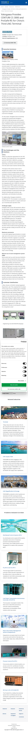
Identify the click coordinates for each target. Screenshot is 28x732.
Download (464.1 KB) (10, 42)
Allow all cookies (14, 384)
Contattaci (21, 716)
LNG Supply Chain (8, 456)
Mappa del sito (14, 728)
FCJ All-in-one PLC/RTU (9, 567)
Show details (21, 380)
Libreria (6, 6)
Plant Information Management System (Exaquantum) (12, 631)
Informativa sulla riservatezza (14, 725)
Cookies (14, 726)
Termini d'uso (14, 724)
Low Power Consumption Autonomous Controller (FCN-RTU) (14, 599)
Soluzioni (13, 708)
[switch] (25, 367)
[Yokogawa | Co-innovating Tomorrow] (5, 2)
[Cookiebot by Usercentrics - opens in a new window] (21, 342)
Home (2, 6)
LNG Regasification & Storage (11, 491)
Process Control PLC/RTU (10, 661)
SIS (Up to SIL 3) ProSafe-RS (11, 690)
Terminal (5, 422)
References (17, 6)
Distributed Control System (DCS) (12, 535)
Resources (11, 6)
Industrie (5, 708)
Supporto (21, 713)
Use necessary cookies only (14, 389)
